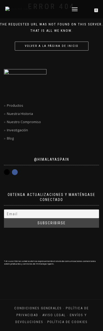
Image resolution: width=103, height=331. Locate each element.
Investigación (17, 130)
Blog (10, 138)
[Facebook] (15, 172)
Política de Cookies (67, 322)
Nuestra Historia (20, 113)
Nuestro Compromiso (24, 121)
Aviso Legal (54, 315)
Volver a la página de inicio (51, 46)
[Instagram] (7, 172)
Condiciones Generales (38, 308)
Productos (15, 105)
